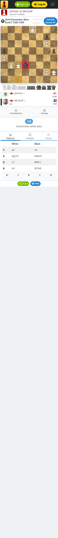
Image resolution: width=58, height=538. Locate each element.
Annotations (16, 113)
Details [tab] (30, 138)
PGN (37, 183)
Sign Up (24, 4)
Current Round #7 (50, 21)
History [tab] (10, 138)
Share (25, 183)
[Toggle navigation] (52, 4)
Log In (41, 4)
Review (44, 113)
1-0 (29, 121)
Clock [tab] (49, 138)
